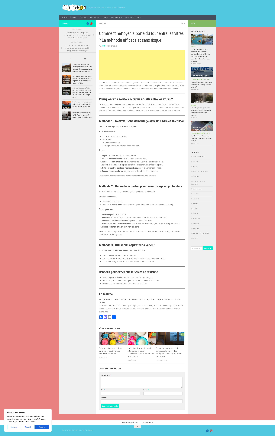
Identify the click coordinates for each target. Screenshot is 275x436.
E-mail (145, 390)
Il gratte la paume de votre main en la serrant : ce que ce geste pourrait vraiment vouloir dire (82, 104)
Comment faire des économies (200, 79)
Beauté (195, 167)
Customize (14, 427)
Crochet (195, 194)
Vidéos (195, 238)
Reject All (28, 427)
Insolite (193, 46)
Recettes (73, 18)
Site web (103, 397)
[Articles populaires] (84, 58)
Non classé (196, 219)
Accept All (42, 427)
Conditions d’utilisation (133, 18)
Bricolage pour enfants (200, 171)
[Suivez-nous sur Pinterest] (91, 23)
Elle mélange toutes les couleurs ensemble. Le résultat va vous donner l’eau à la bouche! (110, 351)
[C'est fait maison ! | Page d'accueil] (74, 7)
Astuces (105, 18)
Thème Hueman (88, 430)
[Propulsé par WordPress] (76, 430)
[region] (28, 420)
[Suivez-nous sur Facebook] (87, 23)
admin (104, 46)
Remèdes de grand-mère (201, 233)
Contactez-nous (116, 18)
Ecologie (196, 199)
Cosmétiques (94, 18)
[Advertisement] (142, 65)
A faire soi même (198, 157)
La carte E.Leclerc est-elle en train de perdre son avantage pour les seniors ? (201, 84)
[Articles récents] (69, 58)
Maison (64, 18)
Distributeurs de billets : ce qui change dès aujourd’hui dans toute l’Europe (201, 138)
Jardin (195, 209)
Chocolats (196, 176)
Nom (103, 390)
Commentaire (106, 375)
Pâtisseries (83, 18)
